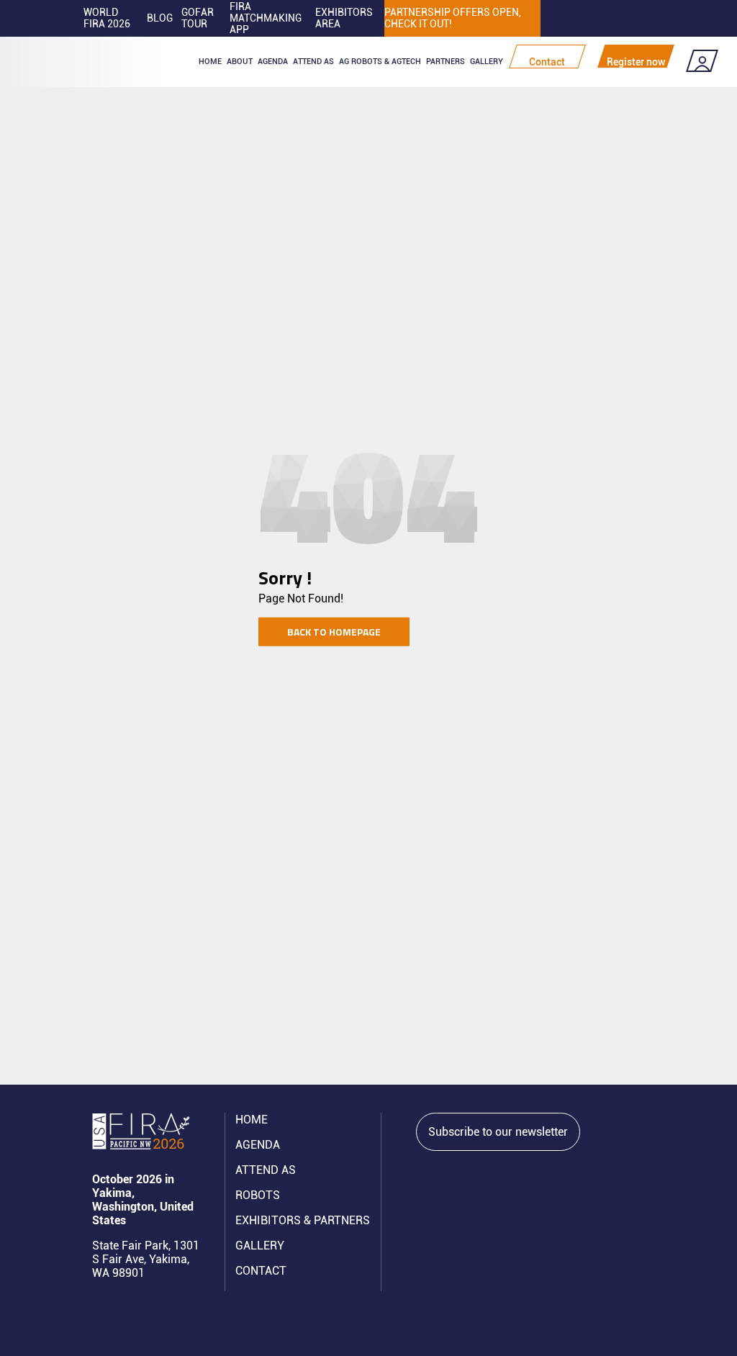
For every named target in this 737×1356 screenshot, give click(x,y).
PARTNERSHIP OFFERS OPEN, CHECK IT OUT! (452, 18)
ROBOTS (257, 1195)
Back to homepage (334, 631)
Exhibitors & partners (302, 1220)
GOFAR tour (197, 18)
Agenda (273, 61)
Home (210, 61)
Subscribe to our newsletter (498, 1132)
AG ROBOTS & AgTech (380, 61)
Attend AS (265, 1170)
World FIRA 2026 (106, 18)
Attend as (313, 61)
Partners (445, 61)
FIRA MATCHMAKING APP (266, 18)
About (240, 61)
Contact (547, 62)
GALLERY (259, 1245)
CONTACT (260, 1271)
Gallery (486, 61)
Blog (160, 18)
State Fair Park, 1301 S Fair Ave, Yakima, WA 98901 (145, 1259)
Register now (636, 62)
